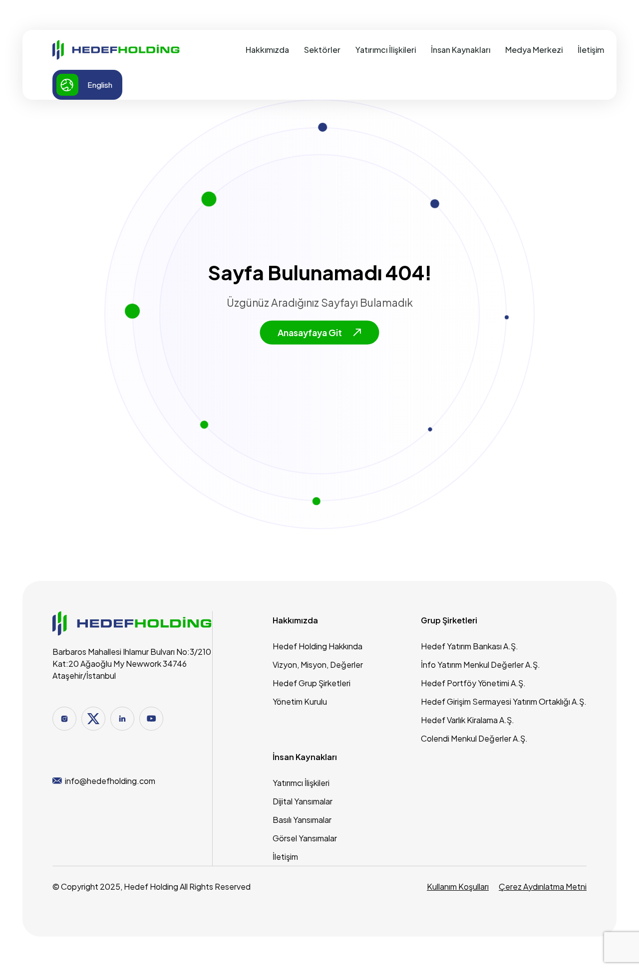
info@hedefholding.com (110, 780)
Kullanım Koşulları (458, 886)
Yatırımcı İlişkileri (385, 49)
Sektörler (322, 49)
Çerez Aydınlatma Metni (543, 886)
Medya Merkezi (534, 49)
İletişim (591, 49)
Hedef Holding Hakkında (317, 646)
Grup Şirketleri (449, 620)
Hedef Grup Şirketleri (311, 683)
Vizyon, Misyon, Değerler (318, 664)
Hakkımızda (267, 49)
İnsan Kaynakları (460, 49)
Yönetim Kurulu (300, 701)
